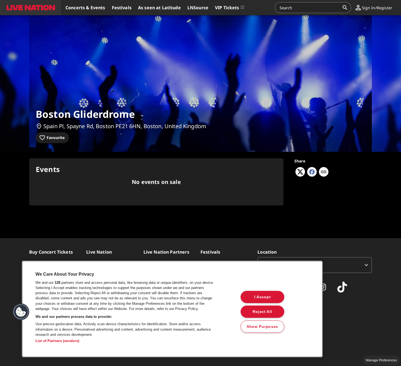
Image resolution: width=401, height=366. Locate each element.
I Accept (262, 296)
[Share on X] (300, 175)
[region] (172, 309)
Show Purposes (262, 326)
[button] (30, 7)
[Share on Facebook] (312, 175)
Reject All (262, 311)
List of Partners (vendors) (57, 341)
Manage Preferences (381, 360)
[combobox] (309, 7)
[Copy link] (323, 172)
